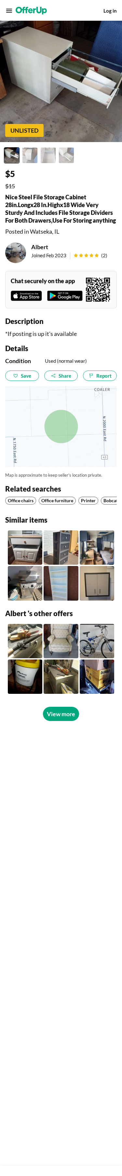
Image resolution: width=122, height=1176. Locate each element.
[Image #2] (30, 155)
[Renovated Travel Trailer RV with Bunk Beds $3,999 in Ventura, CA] (97, 547)
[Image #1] (12, 155)
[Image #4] (66, 155)
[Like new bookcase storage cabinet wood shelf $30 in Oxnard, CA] (61, 583)
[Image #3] (48, 155)
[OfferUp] (31, 11)
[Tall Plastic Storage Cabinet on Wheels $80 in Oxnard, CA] (61, 547)
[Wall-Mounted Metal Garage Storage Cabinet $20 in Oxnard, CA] (97, 583)
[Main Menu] (9, 11)
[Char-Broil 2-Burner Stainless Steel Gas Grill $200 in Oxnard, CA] (25, 583)
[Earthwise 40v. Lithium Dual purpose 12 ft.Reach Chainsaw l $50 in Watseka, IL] (61, 677)
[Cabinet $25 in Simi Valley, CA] (25, 547)
